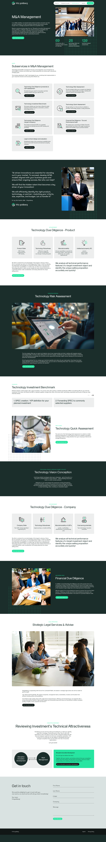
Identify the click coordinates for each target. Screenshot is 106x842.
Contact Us (90, 3)
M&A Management (75, 3)
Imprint (84, 831)
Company (56, 801)
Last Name (56, 791)
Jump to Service (29, 95)
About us (57, 3)
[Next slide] (92, 395)
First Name (56, 785)
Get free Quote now (18, 37)
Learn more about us (62, 597)
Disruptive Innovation (65, 3)
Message (55, 807)
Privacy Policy (91, 831)
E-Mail (55, 796)
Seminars (83, 3)
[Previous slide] (88, 395)
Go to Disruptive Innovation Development (67, 764)
